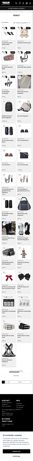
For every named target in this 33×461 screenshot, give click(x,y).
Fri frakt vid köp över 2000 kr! (16, 8)
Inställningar (16, 456)
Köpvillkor (19, 403)
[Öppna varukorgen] (26, 3)
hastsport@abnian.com (11, 409)
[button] (4, 28)
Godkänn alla (16, 451)
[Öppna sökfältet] (16, 3)
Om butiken (19, 407)
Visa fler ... (16, 375)
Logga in (19, 409)
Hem (2, 11)
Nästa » (20, 382)
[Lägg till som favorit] (19, 3)
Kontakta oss (20, 405)
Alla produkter (8, 11)
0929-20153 (9, 415)
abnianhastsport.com (7, 413)
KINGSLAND (15, 11)
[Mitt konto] (23, 3)
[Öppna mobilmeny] (30, 3)
